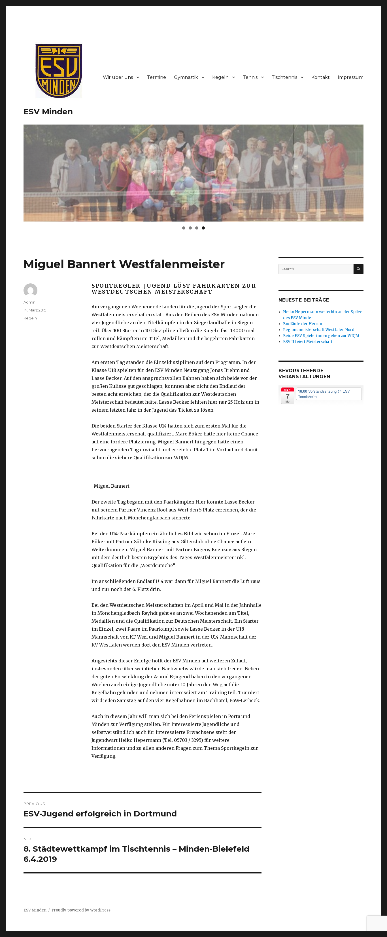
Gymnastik (186, 77)
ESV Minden (48, 111)
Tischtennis (284, 77)
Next (373, 171)
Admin (29, 302)
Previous (13, 171)
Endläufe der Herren (302, 323)
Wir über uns (118, 77)
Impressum (350, 77)
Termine (156, 77)
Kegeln (220, 77)
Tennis (250, 77)
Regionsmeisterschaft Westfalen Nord (318, 329)
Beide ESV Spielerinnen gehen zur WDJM (321, 335)
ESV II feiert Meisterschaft (307, 341)
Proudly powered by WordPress (81, 910)
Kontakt (320, 77)
